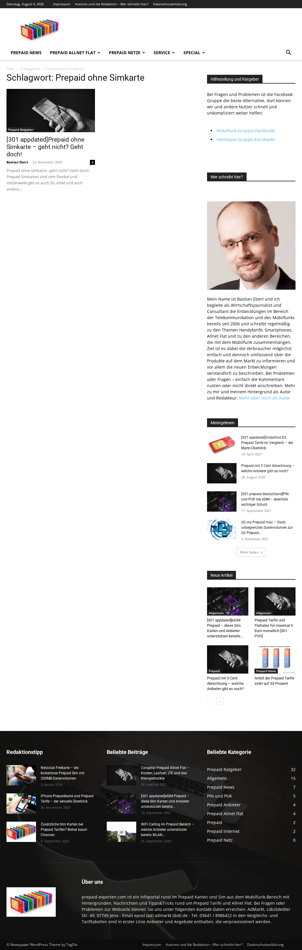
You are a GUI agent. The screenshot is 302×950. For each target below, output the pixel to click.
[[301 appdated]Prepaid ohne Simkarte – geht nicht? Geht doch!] (50, 110)
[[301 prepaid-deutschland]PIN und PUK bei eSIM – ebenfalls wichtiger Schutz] (222, 501)
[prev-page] (210, 701)
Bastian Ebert (17, 162)
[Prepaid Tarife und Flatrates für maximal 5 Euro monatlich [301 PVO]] (275, 601)
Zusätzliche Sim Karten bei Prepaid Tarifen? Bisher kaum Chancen (64, 829)
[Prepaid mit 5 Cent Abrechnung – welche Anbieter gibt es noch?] (222, 473)
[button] (288, 53)
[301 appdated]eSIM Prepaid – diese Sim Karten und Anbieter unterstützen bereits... (165, 801)
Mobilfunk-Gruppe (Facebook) (245, 130)
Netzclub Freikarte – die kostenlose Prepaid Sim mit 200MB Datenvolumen (62, 773)
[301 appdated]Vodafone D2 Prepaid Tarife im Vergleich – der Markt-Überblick (267, 442)
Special (191, 52)
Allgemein (216, 613)
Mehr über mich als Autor (264, 398)
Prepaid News (26, 52)
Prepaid (214, 671)
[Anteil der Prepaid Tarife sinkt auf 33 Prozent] (275, 659)
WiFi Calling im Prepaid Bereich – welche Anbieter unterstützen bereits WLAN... (167, 829)
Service (162, 52)
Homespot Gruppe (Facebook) (245, 139)
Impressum (61, 4)
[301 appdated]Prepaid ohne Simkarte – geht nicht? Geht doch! (45, 147)
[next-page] (220, 701)
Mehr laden (249, 552)
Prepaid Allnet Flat (73, 52)
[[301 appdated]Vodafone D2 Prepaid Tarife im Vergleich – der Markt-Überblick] (222, 445)
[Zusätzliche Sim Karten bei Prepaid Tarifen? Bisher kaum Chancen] (21, 832)
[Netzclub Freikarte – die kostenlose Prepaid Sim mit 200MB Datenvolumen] (21, 775)
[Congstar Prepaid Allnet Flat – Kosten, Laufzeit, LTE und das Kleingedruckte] (121, 775)
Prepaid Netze (124, 52)
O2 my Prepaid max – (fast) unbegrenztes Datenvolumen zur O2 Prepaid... (267, 527)
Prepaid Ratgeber (20, 129)
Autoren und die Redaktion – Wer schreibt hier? (111, 4)
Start (10, 68)
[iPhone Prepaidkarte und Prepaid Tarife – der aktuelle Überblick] (21, 803)
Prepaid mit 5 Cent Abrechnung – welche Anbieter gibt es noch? (225, 683)
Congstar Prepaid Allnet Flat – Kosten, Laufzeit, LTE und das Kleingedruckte (165, 773)
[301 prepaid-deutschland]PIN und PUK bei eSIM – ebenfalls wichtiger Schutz (265, 499)
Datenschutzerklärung (170, 4)
